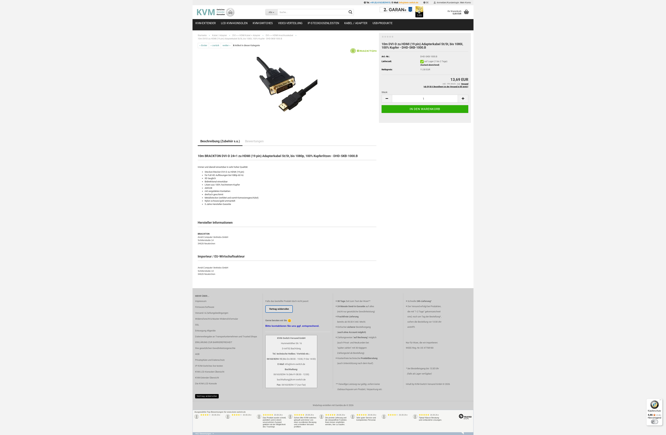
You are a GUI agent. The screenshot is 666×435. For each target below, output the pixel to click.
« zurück (215, 45)
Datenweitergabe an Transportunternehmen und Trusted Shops (226, 336)
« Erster (203, 45)
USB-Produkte (382, 23)
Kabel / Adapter (355, 23)
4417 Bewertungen (203, 434)
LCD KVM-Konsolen (234, 23)
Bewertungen (254, 141)
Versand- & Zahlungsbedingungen (211, 313)
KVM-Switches (263, 23)
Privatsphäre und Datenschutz (210, 360)
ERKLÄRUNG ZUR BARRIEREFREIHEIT (213, 342)
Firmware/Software (204, 307)
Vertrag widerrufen (207, 396)
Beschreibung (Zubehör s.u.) (220, 141)
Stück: (385, 92)
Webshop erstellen (322, 405)
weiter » (226, 45)
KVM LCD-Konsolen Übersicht (209, 371)
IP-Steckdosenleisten (323, 23)
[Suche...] (350, 12)
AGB (197, 354)
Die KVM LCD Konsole (206, 383)
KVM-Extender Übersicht (207, 377)
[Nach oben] (656, 434)
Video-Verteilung (290, 23)
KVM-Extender (205, 23)
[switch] (654, 422)
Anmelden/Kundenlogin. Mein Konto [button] (453, 2)
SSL (197, 324)
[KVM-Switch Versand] (227, 12)
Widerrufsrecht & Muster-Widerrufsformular (216, 319)
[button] (426, 2)
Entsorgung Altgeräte (205, 330)
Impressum (200, 301)
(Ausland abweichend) (429, 65)
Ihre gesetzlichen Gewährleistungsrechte (215, 348)
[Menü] (660, 401)
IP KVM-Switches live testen (209, 366)
